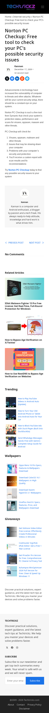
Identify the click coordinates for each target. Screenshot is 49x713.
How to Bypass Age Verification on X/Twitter (23, 341)
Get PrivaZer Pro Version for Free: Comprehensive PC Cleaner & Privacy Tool (30, 558)
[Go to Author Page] (8, 69)
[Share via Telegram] (27, 78)
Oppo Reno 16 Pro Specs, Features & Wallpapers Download (30, 468)
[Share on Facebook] (12, 78)
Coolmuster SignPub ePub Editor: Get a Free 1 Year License (30, 546)
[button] (42, 7)
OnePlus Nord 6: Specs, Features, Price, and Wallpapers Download (29, 505)
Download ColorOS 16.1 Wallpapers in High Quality (29, 480)
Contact (21, 704)
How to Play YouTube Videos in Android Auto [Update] (28, 401)
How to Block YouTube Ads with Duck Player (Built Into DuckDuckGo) (30, 428)
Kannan (18, 66)
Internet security (21, 16)
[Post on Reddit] (22, 78)
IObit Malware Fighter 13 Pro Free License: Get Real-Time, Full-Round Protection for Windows (23, 306)
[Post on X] (7, 78)
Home (8, 16)
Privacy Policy (34, 704)
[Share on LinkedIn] (17, 78)
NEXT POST (35, 242)
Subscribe (35, 680)
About (11, 704)
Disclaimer (24, 708)
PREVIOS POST (16, 242)
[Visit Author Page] (24, 193)
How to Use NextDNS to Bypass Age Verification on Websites (24, 375)
